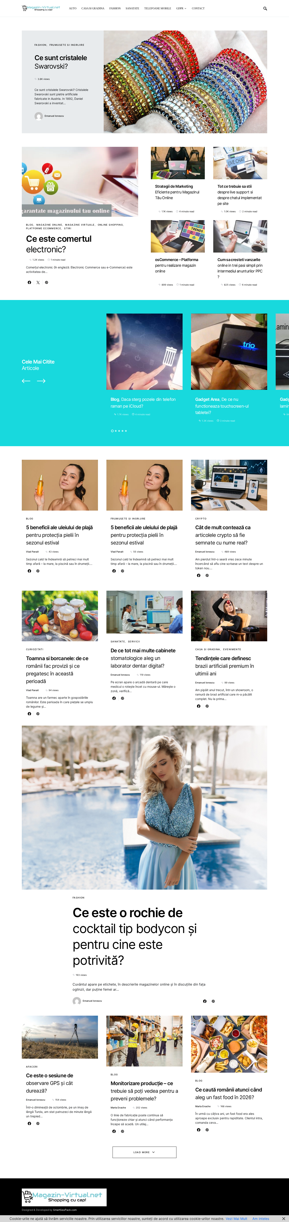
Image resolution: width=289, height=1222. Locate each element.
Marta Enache (118, 1107)
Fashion (40, 44)
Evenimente (232, 649)
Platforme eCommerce (43, 228)
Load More (141, 1152)
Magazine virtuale (80, 224)
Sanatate (118, 641)
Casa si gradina (207, 649)
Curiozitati (34, 649)
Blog (29, 224)
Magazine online (49, 224)
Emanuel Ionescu (54, 115)
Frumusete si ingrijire (67, 44)
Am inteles (260, 1218)
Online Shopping (110, 224)
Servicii (134, 641)
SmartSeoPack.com (65, 1209)
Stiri (67, 228)
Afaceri (32, 1066)
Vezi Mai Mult (236, 1218)
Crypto (200, 518)
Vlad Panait (32, 551)
